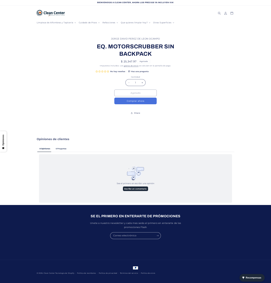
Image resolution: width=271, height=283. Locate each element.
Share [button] (137, 113)
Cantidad (135, 77)
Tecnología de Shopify (64, 273)
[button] (56, 23)
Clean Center (49, 273)
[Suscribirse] (157, 235)
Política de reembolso (86, 273)
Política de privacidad (108, 273)
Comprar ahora (135, 101)
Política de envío (148, 273)
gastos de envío (131, 66)
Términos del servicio (129, 273)
